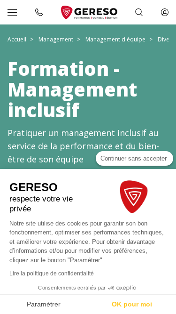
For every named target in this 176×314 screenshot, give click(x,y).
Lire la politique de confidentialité (51, 273)
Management (55, 39)
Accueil (17, 39)
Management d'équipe (115, 39)
